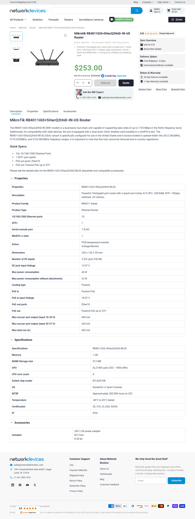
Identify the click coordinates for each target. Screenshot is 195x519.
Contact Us (179, 2)
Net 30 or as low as (100, 76)
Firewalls (54, 19)
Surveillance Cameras (91, 19)
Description (16, 111)
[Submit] (137, 10)
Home (13, 27)
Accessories (69, 111)
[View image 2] (16, 48)
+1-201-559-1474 (88, 97)
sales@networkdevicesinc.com (116, 97)
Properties (32, 111)
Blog (136, 2)
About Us (104, 469)
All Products (16, 19)
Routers (68, 19)
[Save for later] (65, 35)
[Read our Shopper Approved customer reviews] (27, 510)
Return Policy (161, 89)
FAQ (72, 465)
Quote (179, 19)
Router (32, 27)
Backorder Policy (178, 89)
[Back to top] (11, 178)
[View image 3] (16, 60)
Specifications (50, 111)
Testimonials (106, 474)
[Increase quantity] (89, 83)
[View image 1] (16, 36)
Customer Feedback (109, 484)
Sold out (105, 82)
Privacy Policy (76, 491)
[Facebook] (20, 485)
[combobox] (97, 10)
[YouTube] (27, 485)
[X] (35, 485)
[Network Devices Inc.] (28, 11)
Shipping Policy (145, 89)
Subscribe (176, 480)
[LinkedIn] (12, 485)
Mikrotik (22, 27)
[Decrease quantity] (77, 83)
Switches (38, 19)
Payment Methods (78, 470)
